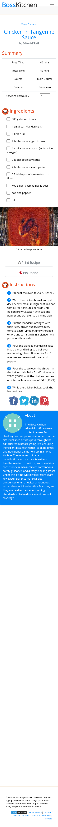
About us (46, 815)
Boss (19, 4)
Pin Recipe (30, 273)
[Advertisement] (29, 647)
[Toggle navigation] (52, 6)
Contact (48, 818)
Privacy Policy (35, 812)
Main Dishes (28, 24)
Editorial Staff (37, 417)
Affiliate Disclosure (31, 815)
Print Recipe (30, 262)
